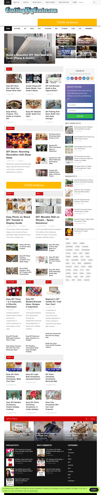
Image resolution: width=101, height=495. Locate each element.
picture (68, 270)
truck (88, 276)
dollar (68, 253)
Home (7, 2)
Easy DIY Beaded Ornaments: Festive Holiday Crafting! (13, 405)
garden (75, 256)
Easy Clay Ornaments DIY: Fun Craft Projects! (52, 405)
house (90, 260)
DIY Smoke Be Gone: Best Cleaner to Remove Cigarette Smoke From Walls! (83, 158)
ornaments (87, 263)
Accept (93, 490)
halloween (75, 260)
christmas (69, 246)
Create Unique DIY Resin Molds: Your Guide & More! (33, 88)
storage (64, 28)
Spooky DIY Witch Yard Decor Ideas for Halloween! (55, 148)
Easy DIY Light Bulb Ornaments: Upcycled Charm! (33, 376)
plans (75, 270)
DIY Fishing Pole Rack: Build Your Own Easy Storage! (53, 115)
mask (79, 263)
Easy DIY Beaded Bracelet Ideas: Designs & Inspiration (33, 303)
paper (90, 266)
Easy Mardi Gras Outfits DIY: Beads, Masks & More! (24, 470)
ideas (32, 28)
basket (68, 243)
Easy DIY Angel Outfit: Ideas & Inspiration (22, 480)
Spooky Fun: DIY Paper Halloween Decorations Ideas (55, 161)
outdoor (48, 28)
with (73, 280)
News (9, 357)
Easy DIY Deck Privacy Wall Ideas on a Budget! (54, 247)
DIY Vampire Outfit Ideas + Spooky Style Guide (55, 460)
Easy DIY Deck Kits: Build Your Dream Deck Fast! (13, 88)
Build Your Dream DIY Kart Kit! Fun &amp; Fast (53, 335)
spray (81, 273)
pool (81, 270)
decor (9, 128)
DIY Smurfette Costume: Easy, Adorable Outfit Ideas (24, 450)
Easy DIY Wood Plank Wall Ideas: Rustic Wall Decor (55, 272)
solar (75, 273)
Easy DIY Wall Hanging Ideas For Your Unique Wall (54, 260)
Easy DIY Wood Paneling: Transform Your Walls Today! (25, 259)
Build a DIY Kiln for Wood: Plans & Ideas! (25, 247)
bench (75, 243)
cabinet (82, 243)
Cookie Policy (33, 491)
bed (56, 28)
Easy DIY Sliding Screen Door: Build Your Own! (65, 53)
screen (68, 273)
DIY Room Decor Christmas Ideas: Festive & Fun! (55, 136)
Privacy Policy (37, 2)
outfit (76, 266)
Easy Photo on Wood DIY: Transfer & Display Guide (18, 220)
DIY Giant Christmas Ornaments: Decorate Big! (51, 377)
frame (87, 253)
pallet (83, 266)
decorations (85, 250)
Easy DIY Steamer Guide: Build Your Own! (33, 113)
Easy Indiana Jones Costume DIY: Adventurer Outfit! (85, 53)
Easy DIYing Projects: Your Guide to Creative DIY (13, 115)
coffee (77, 246)
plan (73, 28)
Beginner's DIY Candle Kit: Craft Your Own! (53, 302)
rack (87, 270)
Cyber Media (76, 2)
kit (48, 282)
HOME (8, 28)
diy (25, 28)
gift (39, 28)
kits (73, 263)
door (74, 253)
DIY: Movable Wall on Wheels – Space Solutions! (47, 220)
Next (94, 419)
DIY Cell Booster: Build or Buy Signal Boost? (53, 88)
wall (8, 51)
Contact (26, 2)
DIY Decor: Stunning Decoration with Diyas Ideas (18, 154)
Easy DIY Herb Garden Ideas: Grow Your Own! (53, 470)
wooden (86, 280)
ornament (88, 28)
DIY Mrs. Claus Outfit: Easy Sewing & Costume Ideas (24, 460)
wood (9, 194)
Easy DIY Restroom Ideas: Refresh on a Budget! (32, 338)
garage (68, 256)
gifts (87, 256)
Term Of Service (50, 2)
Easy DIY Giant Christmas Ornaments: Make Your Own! (13, 377)
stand (88, 273)
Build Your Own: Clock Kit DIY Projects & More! (53, 345)
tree (81, 276)
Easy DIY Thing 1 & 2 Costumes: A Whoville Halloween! (14, 303)
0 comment (20, 161)
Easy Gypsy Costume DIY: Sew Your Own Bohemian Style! (13, 348)
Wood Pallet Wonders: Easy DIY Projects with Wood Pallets (25, 271)
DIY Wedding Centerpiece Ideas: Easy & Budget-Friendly (32, 349)
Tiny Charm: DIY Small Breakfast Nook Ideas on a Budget (55, 451)
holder (83, 260)
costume (17, 28)
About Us (16, 2)
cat (80, 28)
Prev (91, 419)
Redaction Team (64, 2)
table (75, 276)
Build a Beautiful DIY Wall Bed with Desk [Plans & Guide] (29, 56)
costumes (69, 250)
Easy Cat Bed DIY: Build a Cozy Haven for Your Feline (85, 40)
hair (67, 260)
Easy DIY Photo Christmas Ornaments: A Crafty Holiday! (32, 405)
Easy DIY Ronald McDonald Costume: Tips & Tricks (13, 338)
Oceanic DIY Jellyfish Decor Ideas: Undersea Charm (54, 173)
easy (80, 253)
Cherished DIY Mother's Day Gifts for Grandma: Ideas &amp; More (66, 39)
